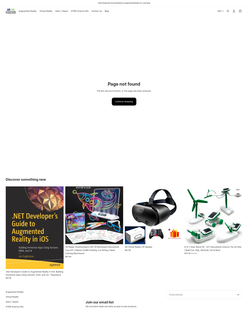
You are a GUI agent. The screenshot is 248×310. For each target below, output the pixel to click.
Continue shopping (124, 101)
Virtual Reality (12, 297)
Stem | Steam (12, 302)
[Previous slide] (69, 215)
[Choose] (118, 239)
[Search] (228, 11)
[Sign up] (238, 295)
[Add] (59, 264)
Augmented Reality (15, 292)
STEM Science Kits (14, 306)
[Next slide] (119, 215)
